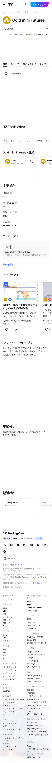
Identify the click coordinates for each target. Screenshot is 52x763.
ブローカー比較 (34, 625)
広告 (29, 745)
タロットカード (34, 678)
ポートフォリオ (9, 667)
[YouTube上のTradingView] (18, 545)
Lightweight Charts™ (36, 728)
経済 (5, 649)
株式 (5, 608)
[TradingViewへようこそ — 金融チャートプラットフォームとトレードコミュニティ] (14, 127)
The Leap (31, 628)
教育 (5, 726)
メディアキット (34, 667)
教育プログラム (34, 757)
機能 (29, 601)
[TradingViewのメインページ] (10, 4)
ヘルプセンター (34, 660)
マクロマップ (8, 676)
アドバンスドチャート (37, 731)
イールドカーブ (9, 670)
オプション (7, 673)
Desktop (6, 691)
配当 (5, 655)
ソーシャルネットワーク (13, 699)
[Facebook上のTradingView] (11, 545)
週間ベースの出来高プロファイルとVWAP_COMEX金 (20, 307)
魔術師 (6, 743)
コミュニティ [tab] (29, 64)
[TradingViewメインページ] (14, 533)
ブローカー (32, 622)
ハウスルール (8, 711)
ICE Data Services (22, 565)
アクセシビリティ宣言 (37, 702)
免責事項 (31, 693)
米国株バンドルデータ (37, 643)
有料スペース (8, 749)
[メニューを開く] (4, 4)
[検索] (25, 4)
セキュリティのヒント (37, 705)
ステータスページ (35, 714)
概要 (29, 619)
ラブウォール (8, 702)
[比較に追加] (31, 161)
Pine (5, 626)
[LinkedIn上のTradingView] (31, 545)
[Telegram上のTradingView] (38, 545)
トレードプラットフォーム (38, 735)
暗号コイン (7, 617)
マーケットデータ (35, 607)
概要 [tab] (5, 64)
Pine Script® (8, 679)
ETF (4, 611)
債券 (5, 614)
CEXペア (6, 620)
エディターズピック (11, 729)
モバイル (7, 688)
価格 (29, 604)
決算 (5, 652)
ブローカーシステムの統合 (38, 749)
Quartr (39, 583)
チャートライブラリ (36, 725)
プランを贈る (33, 610)
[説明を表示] (11, 193)
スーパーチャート (10, 599)
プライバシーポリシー (37, 696)
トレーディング (9, 723)
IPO (4, 658)
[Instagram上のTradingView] (25, 545)
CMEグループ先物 (35, 637)
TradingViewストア (35, 675)
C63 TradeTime (34, 681)
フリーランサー (9, 746)
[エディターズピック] (6, 284)
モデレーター (8, 714)
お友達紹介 (7, 705)
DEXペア (6, 623)
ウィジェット (33, 722)
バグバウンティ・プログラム (38, 709)
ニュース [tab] (15, 64)
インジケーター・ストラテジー (13, 739)
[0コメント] (16, 329)
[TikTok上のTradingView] (45, 545)
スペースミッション (36, 654)
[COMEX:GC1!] (5, 299)
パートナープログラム (37, 754)
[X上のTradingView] (5, 545)
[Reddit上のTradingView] (5, 551)
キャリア (31, 664)
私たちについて (34, 651)
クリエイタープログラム (13, 708)
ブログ (30, 657)
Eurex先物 (31, 640)
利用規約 (31, 690)
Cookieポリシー (34, 699)
